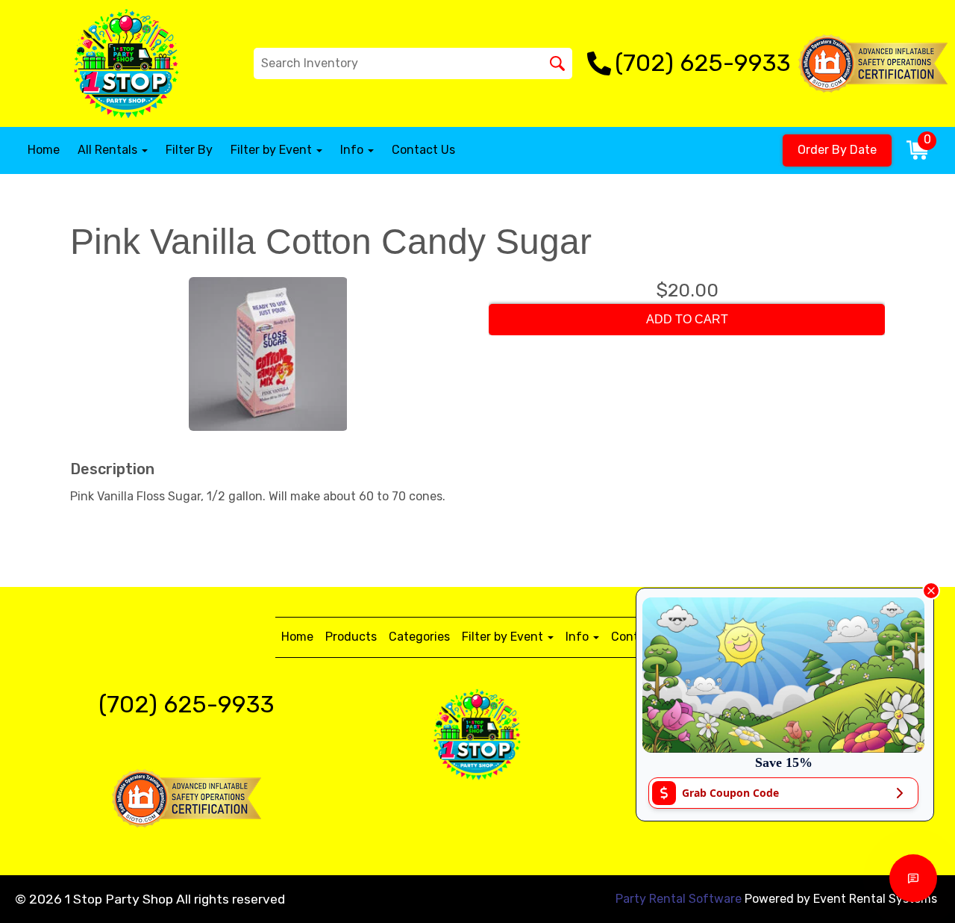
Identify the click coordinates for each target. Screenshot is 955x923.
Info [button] (353, 150)
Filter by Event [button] (273, 150)
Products (351, 637)
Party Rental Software (679, 899)
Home (44, 150)
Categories (419, 637)
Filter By (189, 150)
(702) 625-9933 (186, 704)
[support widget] (913, 878)
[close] (931, 591)
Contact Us (423, 150)
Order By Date (837, 150)
